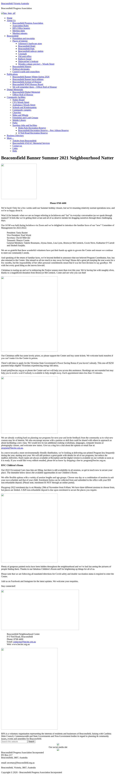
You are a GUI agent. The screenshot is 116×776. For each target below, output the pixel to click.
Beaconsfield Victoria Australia (15, 3)
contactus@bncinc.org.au (24, 642)
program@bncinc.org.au (12, 448)
